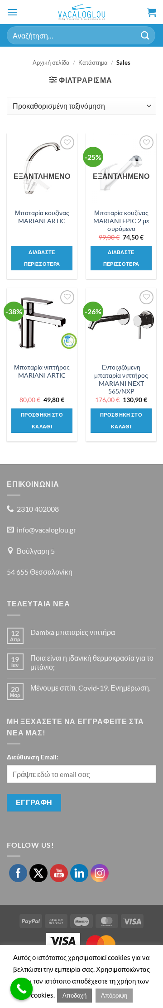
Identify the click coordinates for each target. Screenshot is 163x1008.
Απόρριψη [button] (114, 995)
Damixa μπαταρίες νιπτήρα (72, 632)
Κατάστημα (93, 62)
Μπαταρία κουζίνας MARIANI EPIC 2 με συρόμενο (121, 220)
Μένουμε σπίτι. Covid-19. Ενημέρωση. (90, 687)
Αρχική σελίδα (51, 62)
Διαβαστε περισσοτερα (42, 258)
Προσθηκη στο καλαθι (42, 420)
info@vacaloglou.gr (46, 529)
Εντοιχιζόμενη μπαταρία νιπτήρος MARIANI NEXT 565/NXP (121, 379)
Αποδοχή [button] (74, 995)
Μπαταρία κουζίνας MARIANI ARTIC (42, 217)
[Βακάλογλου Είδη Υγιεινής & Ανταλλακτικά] (81, 12)
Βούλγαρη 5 (36, 551)
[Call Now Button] (21, 989)
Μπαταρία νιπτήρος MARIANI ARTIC (42, 371)
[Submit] (145, 35)
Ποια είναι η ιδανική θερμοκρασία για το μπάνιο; (91, 662)
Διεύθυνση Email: (32, 757)
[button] (12, 12)
